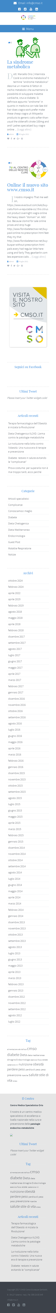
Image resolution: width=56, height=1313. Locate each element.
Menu (30, 29)
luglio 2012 (14, 1021)
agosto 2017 (15, 649)
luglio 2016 (14, 729)
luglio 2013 (14, 953)
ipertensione (11, 1065)
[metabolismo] (28, 47)
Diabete (12, 517)
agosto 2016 (15, 723)
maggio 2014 (15, 891)
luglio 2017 (14, 655)
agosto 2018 (15, 611)
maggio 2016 (15, 742)
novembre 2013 (17, 928)
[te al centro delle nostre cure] (28, 169)
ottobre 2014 (15, 860)
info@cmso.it (34, 3)
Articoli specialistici (18, 498)
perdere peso (16, 1069)
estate (45, 1059)
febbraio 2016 (16, 760)
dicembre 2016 (16, 698)
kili (17, 1065)
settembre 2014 (17, 866)
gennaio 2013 (15, 990)
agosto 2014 (15, 872)
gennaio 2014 (15, 916)
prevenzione (14, 1075)
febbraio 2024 (16, 586)
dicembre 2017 (16, 636)
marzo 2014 (14, 903)
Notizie (12, 554)
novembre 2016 (17, 705)
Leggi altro (24, 129)
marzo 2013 (14, 978)
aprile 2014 (14, 897)
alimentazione (12, 1049)
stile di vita (28, 1206)
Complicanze (15, 505)
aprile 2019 (14, 599)
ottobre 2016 (15, 711)
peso (43, 1069)
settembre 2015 (17, 791)
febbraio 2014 (16, 909)
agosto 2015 (15, 798)
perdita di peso (33, 1069)
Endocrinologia (16, 536)
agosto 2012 (15, 1015)
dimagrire (11, 1059)
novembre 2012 (17, 1003)
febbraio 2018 (16, 630)
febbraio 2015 (16, 835)
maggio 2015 (15, 816)
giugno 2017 (15, 661)
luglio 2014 (14, 878)
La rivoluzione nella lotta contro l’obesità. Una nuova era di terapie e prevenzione (27, 447)
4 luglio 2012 (23, 261)
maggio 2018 (15, 618)
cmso (32, 1048)
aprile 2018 (14, 624)
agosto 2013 (15, 947)
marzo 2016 (14, 754)
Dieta (23, 1055)
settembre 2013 (17, 941)
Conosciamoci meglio (20, 511)
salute (34, 1074)
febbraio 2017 (16, 686)
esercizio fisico (36, 1060)
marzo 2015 (14, 829)
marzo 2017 (14, 680)
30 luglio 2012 (24, 134)
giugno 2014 (15, 885)
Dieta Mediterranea (19, 529)
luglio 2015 (14, 804)
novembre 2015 (17, 779)
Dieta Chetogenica (18, 523)
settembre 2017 (17, 642)
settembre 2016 (17, 717)
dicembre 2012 (16, 996)
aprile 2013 (14, 972)
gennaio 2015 (15, 841)
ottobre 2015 (15, 785)
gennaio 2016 (15, 767)
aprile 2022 (14, 593)
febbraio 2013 (16, 984)
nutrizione (25, 1064)
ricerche (25, 1075)
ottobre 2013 (15, 934)
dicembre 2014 (16, 847)
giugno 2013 (15, 959)
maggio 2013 (15, 965)
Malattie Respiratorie (19, 548)
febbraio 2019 (16, 605)
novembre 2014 (17, 854)
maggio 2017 (15, 667)
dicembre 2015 (16, 773)
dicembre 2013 (16, 922)
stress (15, 1081)
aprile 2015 (14, 822)
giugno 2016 (15, 736)
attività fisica (22, 1049)
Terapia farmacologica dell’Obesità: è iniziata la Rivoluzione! (24, 1227)
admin (11, 134)
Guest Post (14, 542)
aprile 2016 (14, 748)
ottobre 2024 (15, 580)
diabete (13, 1054)
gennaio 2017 (15, 692)
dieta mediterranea (36, 1055)
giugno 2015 (15, 810)
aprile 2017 (14, 673)
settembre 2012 (17, 1009)
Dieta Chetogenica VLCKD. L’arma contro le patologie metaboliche (25, 1241)
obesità (38, 1064)
